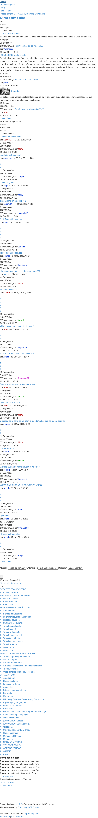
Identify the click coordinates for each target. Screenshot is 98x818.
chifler (6, 451)
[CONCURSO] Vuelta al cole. (13, 54)
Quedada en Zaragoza (10, 402)
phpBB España (31, 813)
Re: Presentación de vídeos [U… (29, 45)
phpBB (19, 804)
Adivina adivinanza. (9, 289)
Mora (5, 112)
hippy (5, 185)
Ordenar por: (32, 567)
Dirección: (63, 567)
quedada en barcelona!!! (11, 154)
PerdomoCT (23, 378)
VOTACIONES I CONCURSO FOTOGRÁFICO (21, 485)
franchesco (8, 48)
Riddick (6, 469)
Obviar (3, 1)
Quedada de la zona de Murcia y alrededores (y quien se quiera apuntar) (32, 420)
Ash (5, 274)
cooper (21, 176)
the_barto (22, 264)
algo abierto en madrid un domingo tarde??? (20, 271)
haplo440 (22, 347)
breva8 (21, 320)
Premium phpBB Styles (28, 807)
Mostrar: (4, 567)
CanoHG (7, 139)
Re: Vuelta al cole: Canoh (26, 79)
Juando (6, 222)
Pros (20, 509)
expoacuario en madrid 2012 (13, 200)
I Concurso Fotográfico (10, 533)
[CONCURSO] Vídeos (10, 33)
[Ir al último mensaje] (23, 148)
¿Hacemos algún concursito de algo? (17, 326)
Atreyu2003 (23, 527)
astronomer (8, 158)
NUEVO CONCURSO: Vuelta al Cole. (17, 353)
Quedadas (15, 91)
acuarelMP (8, 203)
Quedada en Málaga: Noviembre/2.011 (17, 384)
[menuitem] (2, 7)
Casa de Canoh (7, 448)
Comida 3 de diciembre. (11, 136)
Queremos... (5, 515)
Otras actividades (12, 17)
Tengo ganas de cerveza (11, 252)
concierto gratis (7, 182)
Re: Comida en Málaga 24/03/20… (30, 109)
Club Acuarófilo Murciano (11, 219)
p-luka (6, 82)
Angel (6, 356)
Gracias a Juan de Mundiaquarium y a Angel (20, 466)
